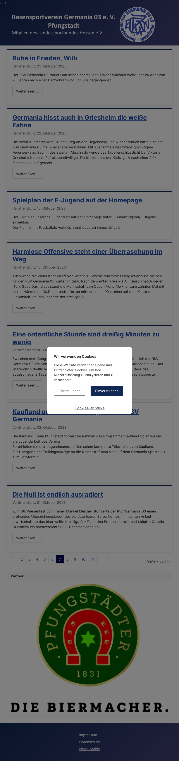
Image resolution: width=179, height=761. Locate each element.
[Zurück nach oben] (174, 756)
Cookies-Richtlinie (90, 408)
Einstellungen (70, 391)
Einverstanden (107, 391)
